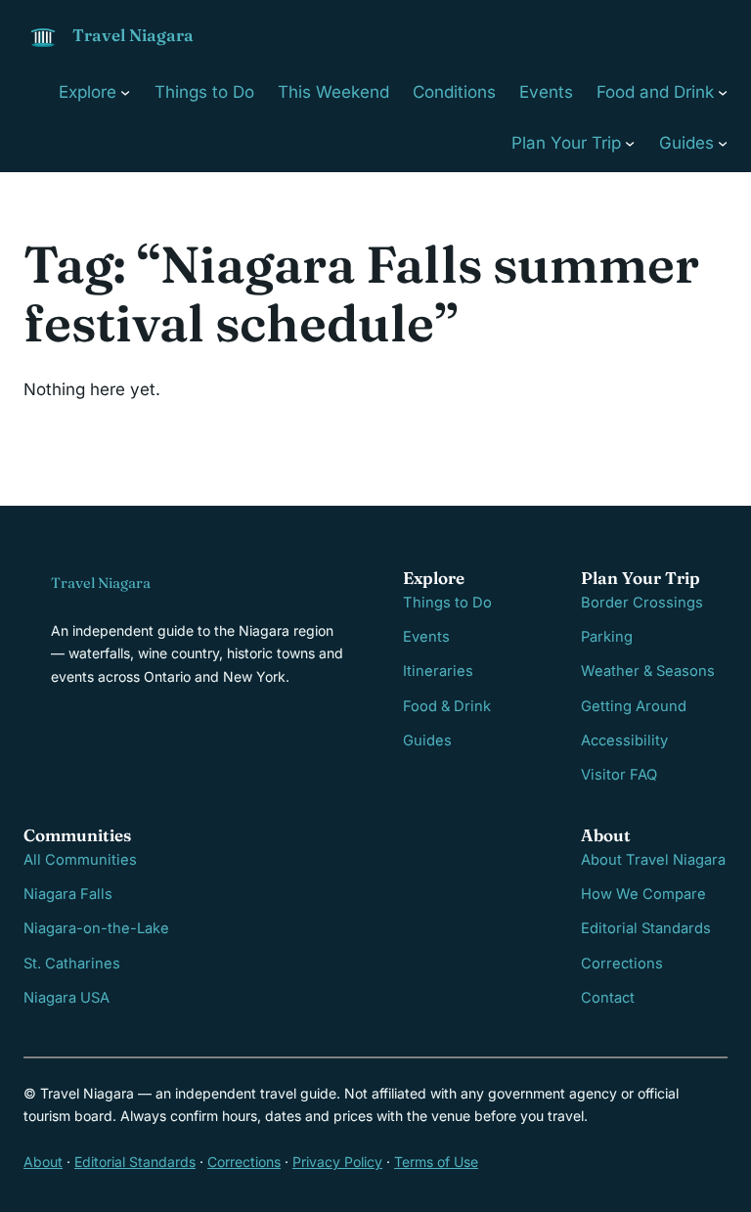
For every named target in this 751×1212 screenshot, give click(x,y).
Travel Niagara (133, 34)
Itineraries (438, 671)
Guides (427, 740)
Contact (608, 998)
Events (426, 637)
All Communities (80, 860)
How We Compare (643, 894)
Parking (607, 637)
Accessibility (624, 740)
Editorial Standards (646, 928)
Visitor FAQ (619, 775)
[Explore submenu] (125, 92)
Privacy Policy (337, 1161)
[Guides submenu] (723, 143)
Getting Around (633, 706)
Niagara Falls (67, 894)
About (43, 1161)
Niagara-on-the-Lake (96, 928)
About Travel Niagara (653, 860)
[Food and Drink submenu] (723, 92)
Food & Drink (447, 706)
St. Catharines (71, 963)
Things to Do (447, 602)
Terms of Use (436, 1161)
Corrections (622, 963)
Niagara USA (66, 998)
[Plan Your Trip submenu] (630, 143)
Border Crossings (642, 602)
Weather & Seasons (648, 671)
